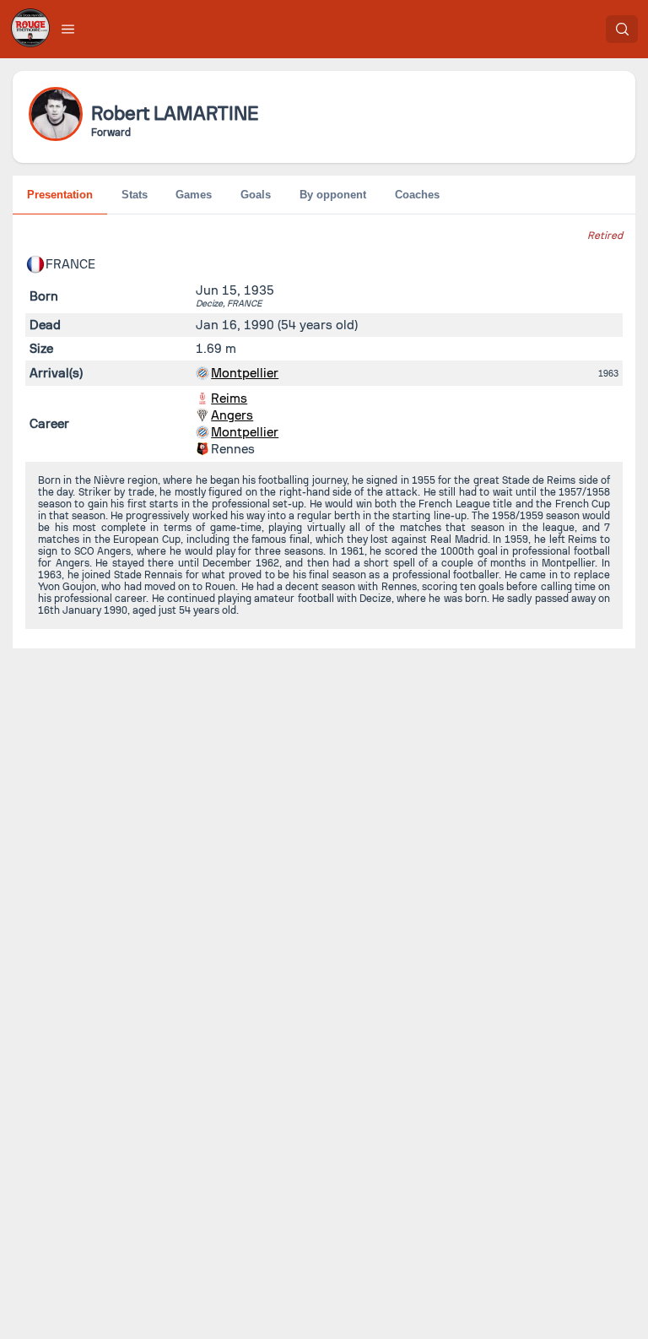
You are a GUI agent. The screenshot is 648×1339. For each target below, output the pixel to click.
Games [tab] (194, 194)
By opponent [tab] (333, 194)
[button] (68, 29)
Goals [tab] (255, 194)
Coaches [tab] (417, 194)
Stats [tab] (135, 194)
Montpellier (244, 373)
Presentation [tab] (60, 194)
